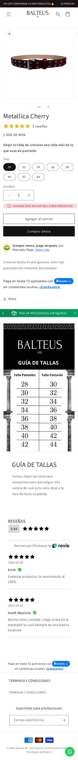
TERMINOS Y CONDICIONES (27, 692)
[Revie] (61, 545)
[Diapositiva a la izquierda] (29, 107)
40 (9, 177)
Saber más (42, 250)
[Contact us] (70, 752)
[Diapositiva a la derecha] (48, 107)
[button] (8, 14)
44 (38, 177)
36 (53, 167)
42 (24, 177)
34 (38, 167)
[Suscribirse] (63, 720)
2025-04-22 (15, 605)
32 (24, 167)
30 (9, 167)
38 (67, 167)
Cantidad (9, 186)
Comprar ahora (39, 231)
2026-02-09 (15, 562)
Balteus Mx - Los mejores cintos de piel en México (43, 748)
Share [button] (12, 299)
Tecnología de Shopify (39, 751)
